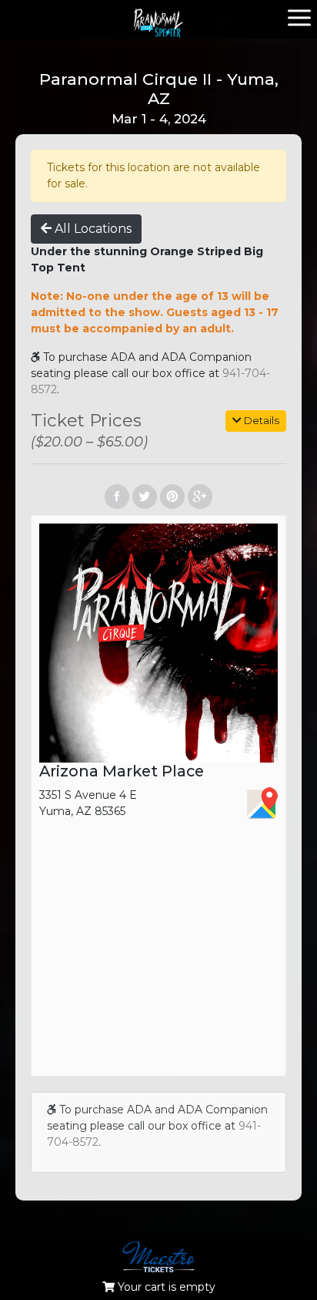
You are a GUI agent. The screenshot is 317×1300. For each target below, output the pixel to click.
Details (260, 420)
